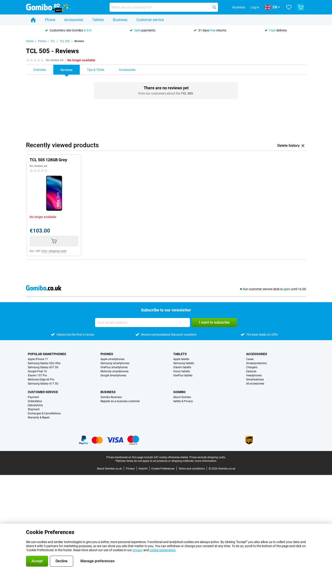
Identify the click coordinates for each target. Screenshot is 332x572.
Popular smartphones (47, 354)
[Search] (214, 7)
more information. (206, 461)
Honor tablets (181, 371)
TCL (52, 41)
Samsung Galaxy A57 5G (43, 367)
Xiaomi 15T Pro (37, 375)
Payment (33, 397)
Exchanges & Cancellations (44, 413)
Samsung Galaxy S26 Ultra (44, 363)
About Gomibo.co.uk (109, 468)
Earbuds (251, 371)
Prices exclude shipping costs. (207, 457)
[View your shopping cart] (300, 7)
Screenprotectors (256, 363)
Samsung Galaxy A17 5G (43, 383)
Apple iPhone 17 (38, 359)
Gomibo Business (111, 397)
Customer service (150, 20)
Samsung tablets (183, 363)
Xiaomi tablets (182, 367)
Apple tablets (181, 359)
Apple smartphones (112, 359)
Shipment (34, 409)
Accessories (73, 20)
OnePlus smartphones (114, 367)
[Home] (33, 19)
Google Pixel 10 (37, 371)
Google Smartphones (113, 375)
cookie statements (162, 550)
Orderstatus (35, 401)
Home (29, 41)
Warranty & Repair (39, 417)
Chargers (251, 367)
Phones (107, 354)
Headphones (254, 375)
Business (120, 20)
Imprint (143, 468)
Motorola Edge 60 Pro (41, 379)
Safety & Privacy (183, 401)
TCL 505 (65, 41)
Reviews (79, 41)
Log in (254, 7)
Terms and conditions (191, 468)
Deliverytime (35, 405)
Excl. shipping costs (54, 251)
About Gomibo (182, 397)
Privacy (130, 468)
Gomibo (179, 392)
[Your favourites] (288, 7)
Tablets (98, 20)
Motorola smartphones (115, 371)
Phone (50, 20)
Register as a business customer (120, 401)
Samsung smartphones (115, 363)
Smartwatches (255, 379)
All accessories (255, 383)
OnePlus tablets (182, 375)
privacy (138, 550)
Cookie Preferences (163, 468)
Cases (250, 359)
